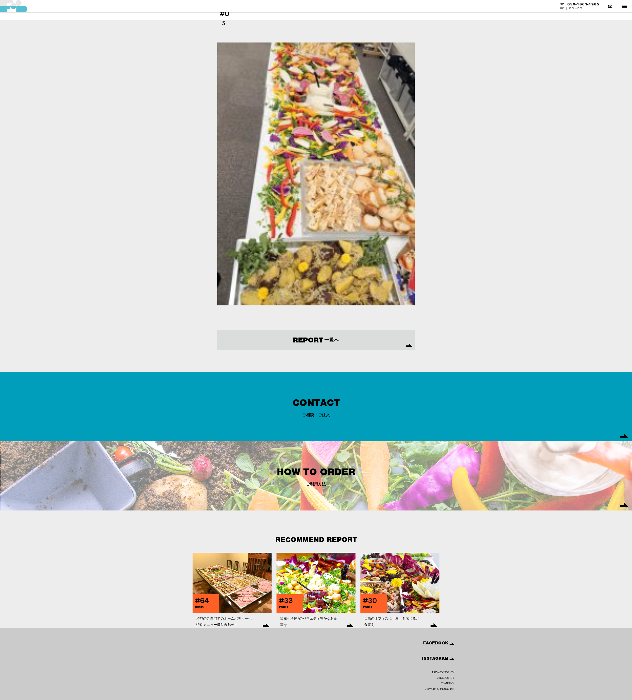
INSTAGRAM (436, 658)
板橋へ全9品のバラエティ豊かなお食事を (308, 622)
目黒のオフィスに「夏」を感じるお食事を (391, 622)
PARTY (284, 607)
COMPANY (447, 683)
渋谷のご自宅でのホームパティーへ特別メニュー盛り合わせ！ (224, 622)
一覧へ (316, 340)
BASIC (199, 607)
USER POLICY (445, 677)
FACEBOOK (436, 643)
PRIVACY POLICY (443, 672)
